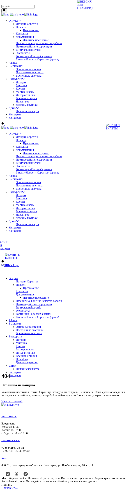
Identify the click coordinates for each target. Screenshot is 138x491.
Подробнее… (9, 487)
